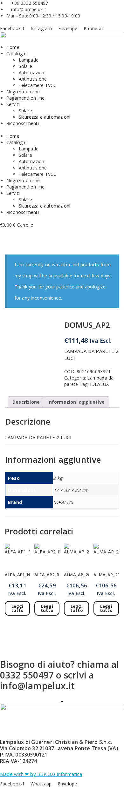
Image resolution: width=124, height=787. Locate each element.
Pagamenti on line (25, 98)
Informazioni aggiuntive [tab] (76, 402)
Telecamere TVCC (38, 85)
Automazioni (32, 72)
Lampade (28, 60)
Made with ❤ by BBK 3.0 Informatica (41, 774)
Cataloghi (16, 53)
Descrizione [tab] (26, 402)
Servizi (13, 104)
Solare (25, 66)
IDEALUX (99, 384)
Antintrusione (33, 79)
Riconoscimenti (22, 123)
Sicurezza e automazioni (45, 117)
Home (12, 47)
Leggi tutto (17, 608)
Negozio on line (23, 92)
